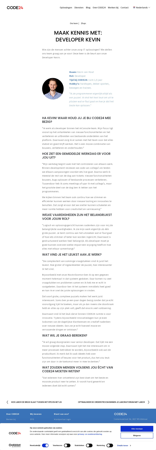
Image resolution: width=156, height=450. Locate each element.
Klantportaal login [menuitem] (62, 419)
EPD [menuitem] (32, 419)
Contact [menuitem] (125, 7)
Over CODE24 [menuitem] (99, 7)
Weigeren (137, 435)
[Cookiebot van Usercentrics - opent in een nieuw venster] (15, 445)
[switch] (67, 445)
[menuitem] (142, 12)
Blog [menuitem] (88, 7)
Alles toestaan (137, 429)
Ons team (74, 23)
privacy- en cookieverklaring (90, 434)
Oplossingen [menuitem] (66, 7)
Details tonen (122, 445)
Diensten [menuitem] (78, 7)
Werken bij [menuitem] (113, 7)
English (141, 12)
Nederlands (144, 15)
